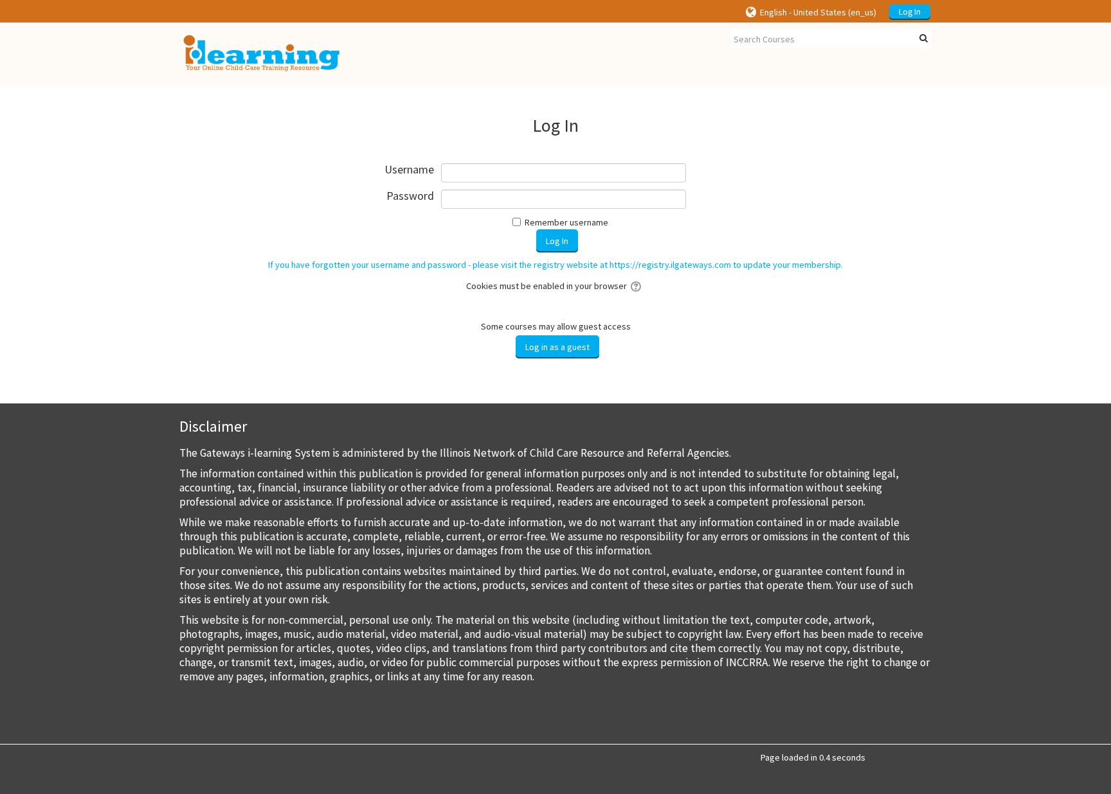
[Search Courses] (923, 38)
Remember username (566, 222)
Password (410, 196)
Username (409, 170)
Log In (910, 11)
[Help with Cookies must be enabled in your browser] (637, 286)
